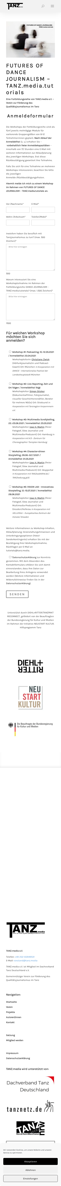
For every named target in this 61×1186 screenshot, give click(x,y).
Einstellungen (30, 1178)
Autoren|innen (13, 1017)
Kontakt (10, 1022)
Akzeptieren (30, 1161)
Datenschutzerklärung (24, 557)
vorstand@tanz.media (25, 960)
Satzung (10, 1035)
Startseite (11, 1001)
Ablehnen (30, 1170)
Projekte (10, 1012)
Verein (9, 1007)
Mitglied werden (14, 1040)
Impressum (12, 1053)
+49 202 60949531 (25, 956)
